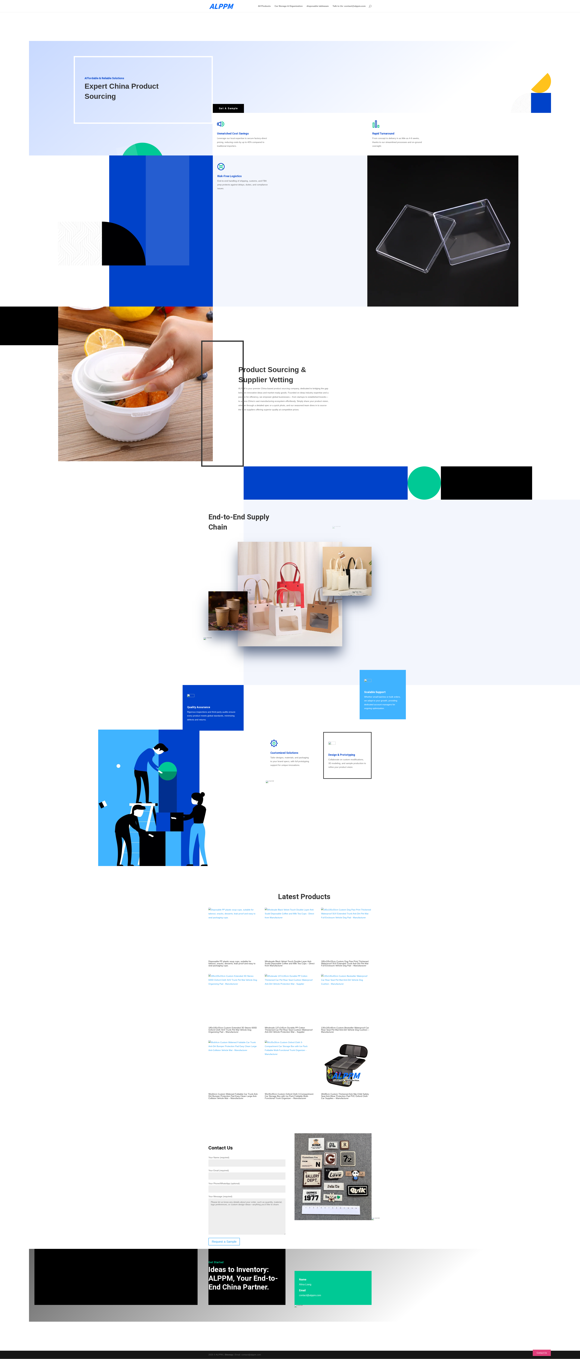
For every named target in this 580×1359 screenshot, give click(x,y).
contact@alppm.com (310, 1295)
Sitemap (229, 1354)
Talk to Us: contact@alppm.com (349, 6)
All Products (264, 6)
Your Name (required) (218, 1157)
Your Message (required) (220, 1196)
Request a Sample (224, 1241)
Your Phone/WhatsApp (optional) (224, 1183)
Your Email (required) (218, 1170)
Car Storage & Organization (289, 6)
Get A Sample (228, 108)
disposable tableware (318, 6)
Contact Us (542, 1353)
